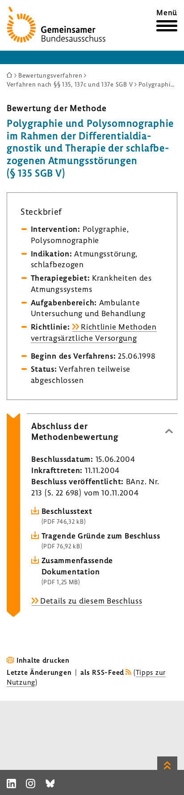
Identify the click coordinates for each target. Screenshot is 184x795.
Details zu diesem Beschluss (91, 600)
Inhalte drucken (43, 660)
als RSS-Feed (102, 672)
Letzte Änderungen (39, 672)
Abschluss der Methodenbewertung (74, 431)
